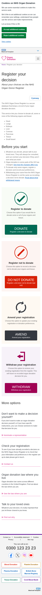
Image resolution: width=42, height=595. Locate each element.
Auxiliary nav (38, 50)
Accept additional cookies (14, 29)
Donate (21, 230)
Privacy (10, 539)
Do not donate (21, 282)
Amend (21, 335)
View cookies (6, 41)
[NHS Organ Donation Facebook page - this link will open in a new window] (11, 555)
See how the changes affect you (25, 165)
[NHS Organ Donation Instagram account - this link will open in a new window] (24, 555)
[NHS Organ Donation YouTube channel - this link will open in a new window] (31, 555)
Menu (38, 58)
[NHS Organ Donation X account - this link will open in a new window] (17, 555)
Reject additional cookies (14, 35)
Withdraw (21, 388)
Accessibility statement (22, 537)
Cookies (36, 537)
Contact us (6, 537)
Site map (30, 539)
